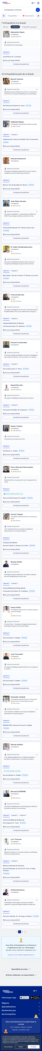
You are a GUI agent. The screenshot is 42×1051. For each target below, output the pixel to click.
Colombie (29, 1027)
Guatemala (22, 1029)
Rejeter (21, 1047)
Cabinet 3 (22, 815)
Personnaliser (8, 1047)
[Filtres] (4, 16)
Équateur (15, 1029)
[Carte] (38, 16)
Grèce (12, 1027)
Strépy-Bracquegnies (29, 27)
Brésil (28, 1029)
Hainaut (6, 27)
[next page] (25, 932)
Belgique (17, 1027)
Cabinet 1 (6, 52)
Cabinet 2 (14, 135)
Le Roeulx (15, 27)
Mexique (23, 1027)
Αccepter (33, 1047)
